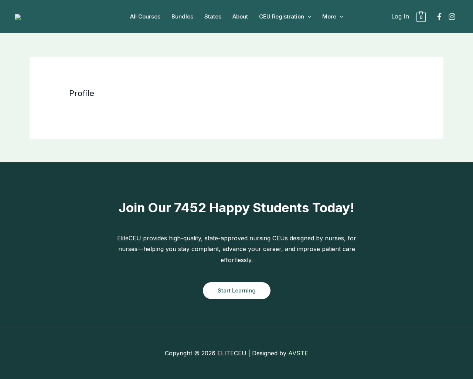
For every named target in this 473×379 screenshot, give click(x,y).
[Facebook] (439, 16)
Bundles (182, 16)
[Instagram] (452, 16)
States (212, 16)
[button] (307, 17)
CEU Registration (281, 16)
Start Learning (237, 290)
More (329, 16)
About (240, 16)
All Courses (145, 16)
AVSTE (298, 353)
